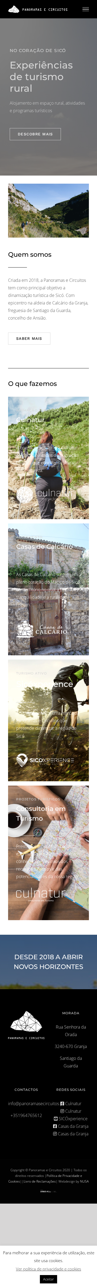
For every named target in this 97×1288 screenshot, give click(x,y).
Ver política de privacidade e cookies (48, 1269)
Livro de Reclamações (40, 1181)
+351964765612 (26, 1115)
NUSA (84, 1181)
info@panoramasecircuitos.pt (36, 1104)
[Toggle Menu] (86, 9)
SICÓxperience (73, 1119)
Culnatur (72, 1104)
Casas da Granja (72, 1126)
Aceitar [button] (48, 1279)
